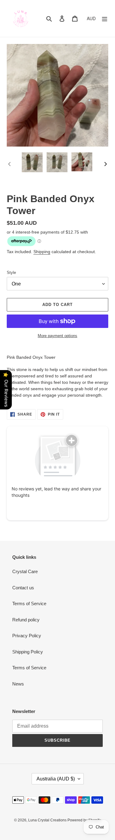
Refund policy (26, 619)
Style (11, 272)
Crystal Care (25, 571)
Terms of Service (29, 603)
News (18, 683)
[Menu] (104, 18)
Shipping (41, 251)
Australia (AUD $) (55, 778)
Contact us (23, 587)
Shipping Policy (27, 651)
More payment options (57, 335)
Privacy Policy (26, 635)
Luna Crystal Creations (47, 820)
